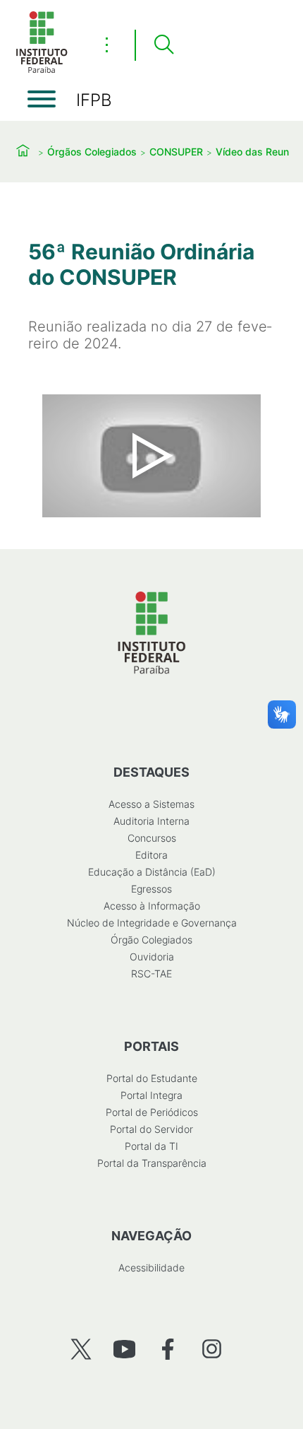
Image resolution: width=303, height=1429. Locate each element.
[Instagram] (211, 1348)
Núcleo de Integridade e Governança (152, 923)
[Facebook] (168, 1348)
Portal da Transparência (151, 1163)
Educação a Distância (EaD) (152, 872)
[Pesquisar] (163, 45)
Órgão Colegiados (151, 940)
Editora (151, 855)
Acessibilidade (151, 1268)
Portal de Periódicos (152, 1112)
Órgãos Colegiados (92, 152)
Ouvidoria (152, 957)
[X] (80, 1348)
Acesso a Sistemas (151, 804)
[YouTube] (124, 1348)
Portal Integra (151, 1095)
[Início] (41, 70)
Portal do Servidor (151, 1129)
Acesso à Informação (152, 906)
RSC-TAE (151, 974)
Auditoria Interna (151, 821)
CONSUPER (176, 152)
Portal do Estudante (151, 1078)
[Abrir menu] (41, 99)
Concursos (152, 838)
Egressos (151, 889)
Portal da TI (151, 1146)
